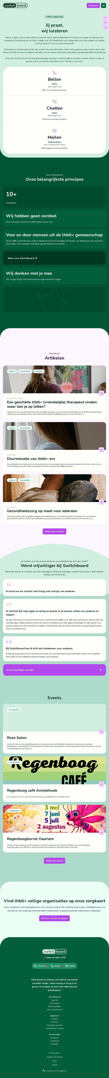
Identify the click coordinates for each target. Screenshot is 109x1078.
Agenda (54, 1000)
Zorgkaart (93, 5)
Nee (42, 1057)
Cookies (54, 1065)
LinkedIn (54, 1044)
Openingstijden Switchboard (33, 1027)
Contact (54, 1019)
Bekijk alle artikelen (54, 531)
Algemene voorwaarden (54, 1057)
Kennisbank (54, 1003)
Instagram (54, 1038)
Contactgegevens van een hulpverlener (26, 1018)
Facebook (54, 1041)
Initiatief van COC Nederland (56, 1071)
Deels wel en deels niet (26, 1057)
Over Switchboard (54, 1010)
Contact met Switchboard (33, 1009)
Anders (13, 1035)
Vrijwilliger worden (55, 1025)
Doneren (54, 1022)
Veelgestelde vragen (55, 1028)
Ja (11, 1057)
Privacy (54, 1061)
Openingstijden (54, 1006)
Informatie (15, 1009)
